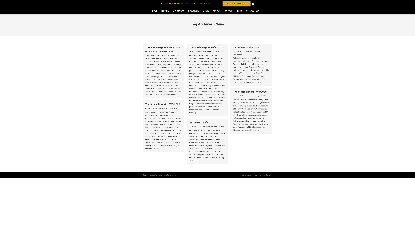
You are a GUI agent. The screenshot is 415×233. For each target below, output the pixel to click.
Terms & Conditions (245, 175)
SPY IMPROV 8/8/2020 (246, 47)
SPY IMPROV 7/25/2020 (202, 122)
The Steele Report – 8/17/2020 (162, 47)
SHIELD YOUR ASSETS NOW (236, 4)
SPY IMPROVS (237, 51)
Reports (148, 51)
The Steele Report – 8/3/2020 (250, 92)
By (159, 51)
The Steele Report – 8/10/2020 (206, 47)
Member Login (267, 175)
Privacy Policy (257, 175)
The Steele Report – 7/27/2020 (162, 104)
